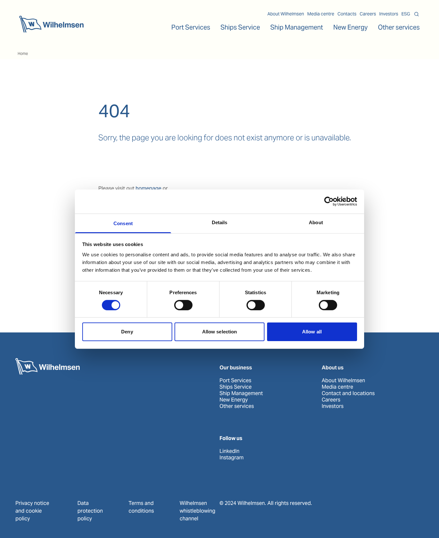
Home (23, 53)
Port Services (235, 380)
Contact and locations (348, 393)
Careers (368, 14)
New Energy (350, 27)
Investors (388, 14)
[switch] (183, 305)
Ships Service (236, 387)
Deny (127, 331)
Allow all (312, 331)
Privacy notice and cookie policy (32, 511)
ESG (405, 14)
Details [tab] (220, 222)
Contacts (346, 14)
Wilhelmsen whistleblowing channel (197, 511)
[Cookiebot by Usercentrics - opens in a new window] (329, 201)
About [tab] (316, 222)
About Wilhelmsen (285, 14)
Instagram (232, 457)
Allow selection (219, 331)
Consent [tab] (123, 223)
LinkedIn (229, 451)
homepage (148, 188)
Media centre (320, 14)
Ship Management (241, 393)
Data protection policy (90, 511)
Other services (237, 406)
